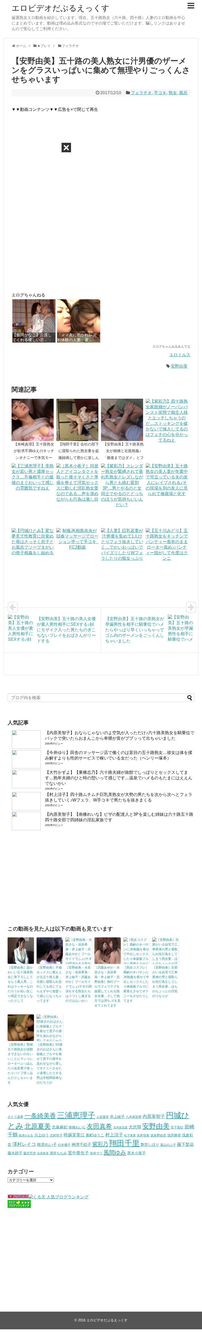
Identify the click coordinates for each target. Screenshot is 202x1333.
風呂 (183, 93)
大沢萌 (135, 1127)
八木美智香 (134, 1117)
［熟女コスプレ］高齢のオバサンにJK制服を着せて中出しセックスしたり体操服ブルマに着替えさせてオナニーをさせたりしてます (136, 984)
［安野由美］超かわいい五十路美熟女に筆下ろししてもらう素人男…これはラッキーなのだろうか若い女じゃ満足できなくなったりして (20, 984)
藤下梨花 (185, 1144)
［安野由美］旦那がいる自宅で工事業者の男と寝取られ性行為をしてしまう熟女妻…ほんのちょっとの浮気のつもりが (165, 982)
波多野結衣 (158, 1135)
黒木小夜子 (136, 1153)
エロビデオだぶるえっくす (60, 8)
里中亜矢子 (78, 1152)
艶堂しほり (150, 1144)
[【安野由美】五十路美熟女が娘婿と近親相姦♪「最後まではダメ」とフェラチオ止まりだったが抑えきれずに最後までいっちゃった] (123, 420)
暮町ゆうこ (95, 1135)
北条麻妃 (60, 1127)
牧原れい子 (47, 1144)
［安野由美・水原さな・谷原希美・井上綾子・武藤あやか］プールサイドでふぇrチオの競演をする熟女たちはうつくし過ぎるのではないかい (78, 984)
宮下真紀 (177, 1127)
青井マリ (96, 1153)
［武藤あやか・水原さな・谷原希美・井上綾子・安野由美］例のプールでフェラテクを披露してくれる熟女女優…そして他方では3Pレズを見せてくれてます (107, 986)
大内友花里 (120, 1127)
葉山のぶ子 (168, 1145)
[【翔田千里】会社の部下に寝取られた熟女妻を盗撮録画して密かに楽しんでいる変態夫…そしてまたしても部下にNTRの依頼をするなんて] (78, 420)
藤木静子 (15, 1153)
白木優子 (64, 1145)
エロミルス (179, 355)
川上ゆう (41, 1135)
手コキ (160, 93)
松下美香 (130, 1135)
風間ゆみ (115, 1152)
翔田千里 (124, 1143)
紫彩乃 (100, 1144)
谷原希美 (43, 1153)
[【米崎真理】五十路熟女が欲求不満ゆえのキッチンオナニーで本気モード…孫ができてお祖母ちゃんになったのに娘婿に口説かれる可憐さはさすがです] (34, 420)
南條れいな (77, 1127)
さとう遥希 (15, 1116)
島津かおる (26, 1135)
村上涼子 (114, 1134)
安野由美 (179, 366)
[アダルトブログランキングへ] (18, 1197)
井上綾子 (117, 1116)
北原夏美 (37, 1126)
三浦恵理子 (76, 1115)
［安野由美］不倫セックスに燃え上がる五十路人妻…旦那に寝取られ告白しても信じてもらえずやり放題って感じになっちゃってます (49, 984)
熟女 (173, 93)
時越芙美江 (74, 1134)
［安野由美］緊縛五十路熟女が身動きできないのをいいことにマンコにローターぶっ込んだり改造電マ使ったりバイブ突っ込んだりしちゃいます (20, 1063)
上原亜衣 (102, 1117)
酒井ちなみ (58, 1153)
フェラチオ (141, 93)
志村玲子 (56, 1135)
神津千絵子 (81, 1144)
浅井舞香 (174, 1135)
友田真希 (99, 1126)
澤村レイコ (24, 1144)
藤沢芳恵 (29, 1153)
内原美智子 (154, 1116)
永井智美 (143, 1135)
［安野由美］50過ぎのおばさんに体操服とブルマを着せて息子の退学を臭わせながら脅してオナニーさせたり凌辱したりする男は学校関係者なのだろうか (49, 1063)
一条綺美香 (40, 1115)
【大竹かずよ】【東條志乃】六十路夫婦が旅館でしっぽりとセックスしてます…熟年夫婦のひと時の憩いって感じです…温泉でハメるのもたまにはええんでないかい (118, 778)
